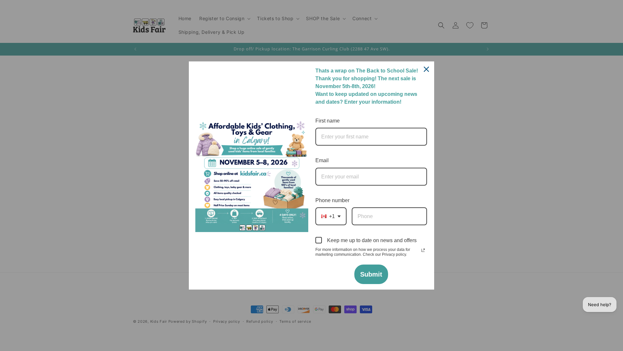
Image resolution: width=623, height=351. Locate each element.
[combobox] (331, 216)
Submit (371, 274)
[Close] (426, 69)
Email (322, 160)
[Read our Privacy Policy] (423, 250)
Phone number (332, 200)
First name (327, 121)
